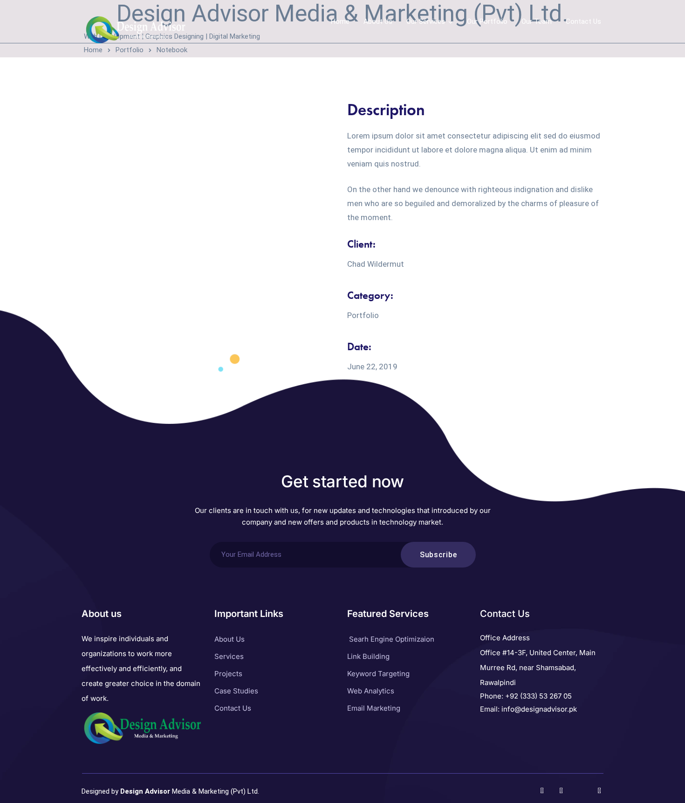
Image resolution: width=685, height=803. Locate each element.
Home (340, 21)
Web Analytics (370, 690)
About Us (377, 21)
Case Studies (236, 690)
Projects (228, 673)
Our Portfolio (487, 21)
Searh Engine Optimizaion (391, 639)
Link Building (368, 656)
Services (229, 656)
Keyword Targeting (378, 673)
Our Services (425, 21)
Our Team (536, 21)
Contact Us (583, 21)
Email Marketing (373, 708)
